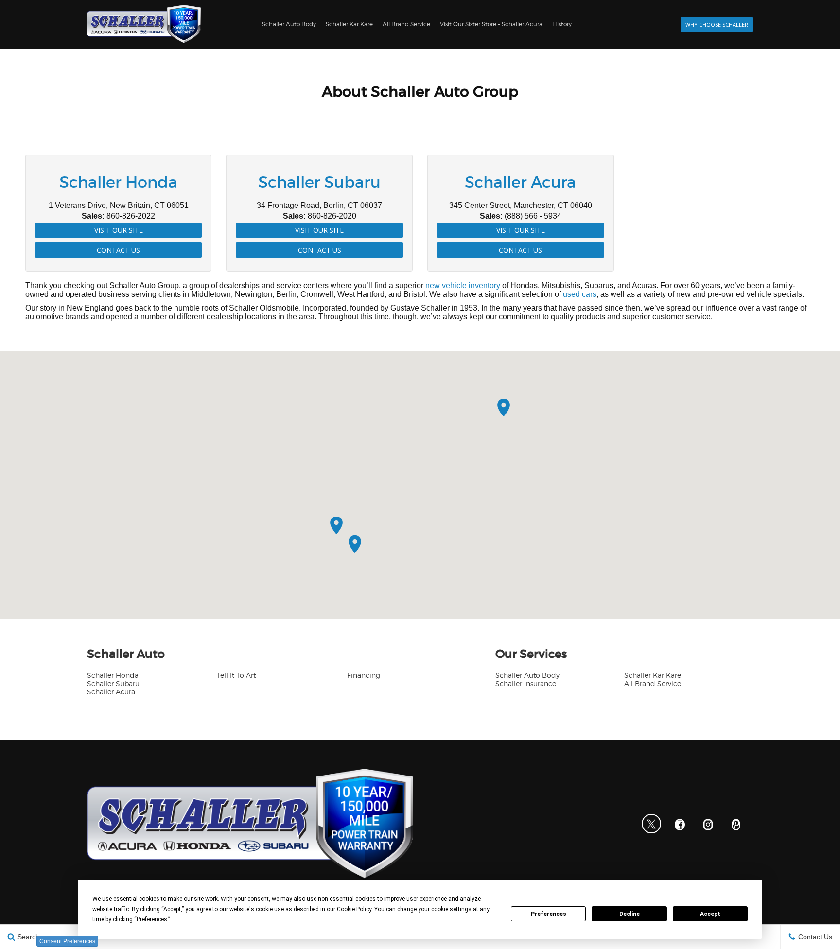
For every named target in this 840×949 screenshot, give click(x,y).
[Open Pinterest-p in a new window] (736, 824)
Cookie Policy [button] (354, 909)
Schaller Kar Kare (349, 24)
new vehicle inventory (462, 285)
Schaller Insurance (525, 683)
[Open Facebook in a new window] (679, 824)
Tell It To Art (236, 675)
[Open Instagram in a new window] (708, 824)
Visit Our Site (118, 230)
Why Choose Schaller (716, 24)
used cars (579, 294)
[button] (503, 407)
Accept (710, 914)
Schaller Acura (111, 692)
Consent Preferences (67, 941)
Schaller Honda (113, 675)
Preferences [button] (152, 919)
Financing (363, 675)
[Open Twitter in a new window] (651, 823)
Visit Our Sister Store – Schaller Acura (491, 24)
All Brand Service (406, 24)
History (562, 24)
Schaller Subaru (113, 683)
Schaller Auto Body (289, 24)
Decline (629, 914)
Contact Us (118, 250)
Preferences (548, 914)
